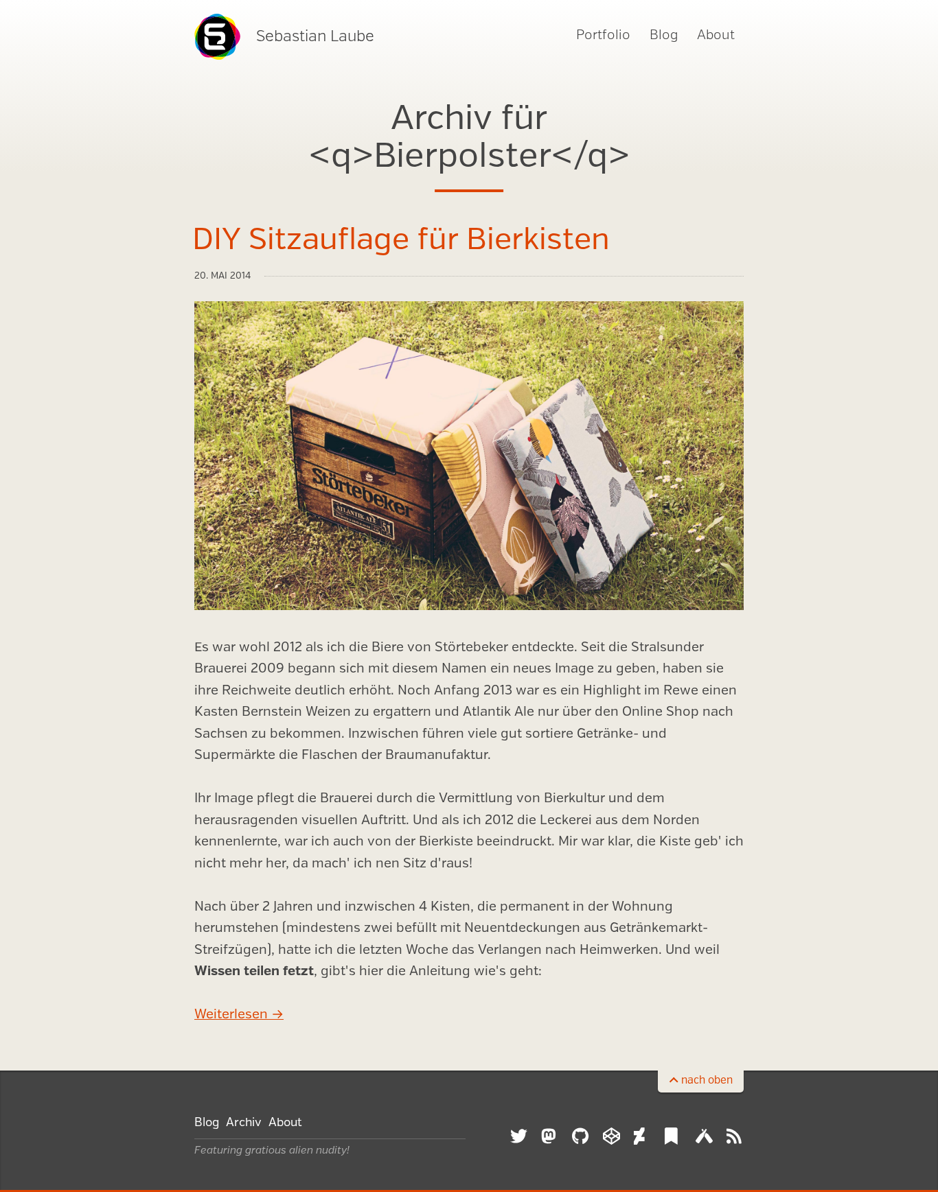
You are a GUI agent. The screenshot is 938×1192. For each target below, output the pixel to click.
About (716, 36)
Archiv (244, 1123)
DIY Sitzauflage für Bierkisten (401, 241)
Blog (664, 36)
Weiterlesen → (239, 1015)
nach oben (707, 1080)
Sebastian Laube (315, 37)
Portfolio (603, 36)
